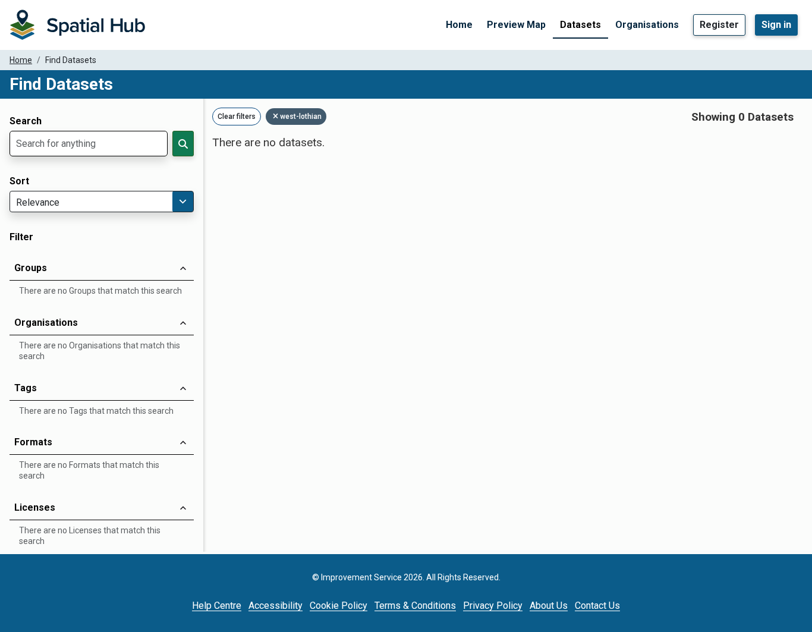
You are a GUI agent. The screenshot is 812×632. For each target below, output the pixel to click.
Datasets (580, 24)
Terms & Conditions (415, 605)
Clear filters (237, 116)
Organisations (647, 24)
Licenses (34, 507)
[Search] (183, 143)
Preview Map (516, 24)
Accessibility (275, 605)
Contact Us (597, 605)
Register (719, 24)
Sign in (776, 24)
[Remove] (276, 116)
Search (26, 121)
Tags (25, 388)
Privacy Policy (493, 605)
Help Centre (216, 605)
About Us (549, 605)
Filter (21, 237)
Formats (33, 442)
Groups (30, 267)
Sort (19, 181)
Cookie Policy (338, 605)
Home (459, 24)
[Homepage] (77, 25)
